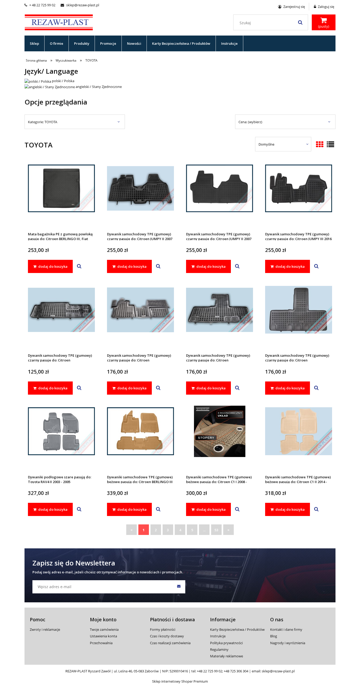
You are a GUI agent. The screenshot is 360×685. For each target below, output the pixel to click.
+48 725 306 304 (236, 671)
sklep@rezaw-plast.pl (80, 5)
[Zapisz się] (178, 586)
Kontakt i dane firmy (286, 629)
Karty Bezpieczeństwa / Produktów (237, 629)
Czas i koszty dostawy (167, 636)
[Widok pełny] (330, 144)
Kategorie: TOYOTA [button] (42, 122)
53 (216, 530)
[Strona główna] (59, 21)
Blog (273, 636)
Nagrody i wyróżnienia (287, 643)
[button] (79, 266)
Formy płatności (162, 629)
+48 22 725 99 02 (209, 671)
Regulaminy (219, 649)
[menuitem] (35, 43)
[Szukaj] (300, 22)
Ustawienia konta (103, 636)
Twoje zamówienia (104, 629)
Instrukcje (218, 636)
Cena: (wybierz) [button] (250, 122)
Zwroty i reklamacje (45, 629)
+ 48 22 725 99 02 (40, 5)
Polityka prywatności (226, 643)
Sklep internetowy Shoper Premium (180, 681)
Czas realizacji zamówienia (170, 643)
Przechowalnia (101, 643)
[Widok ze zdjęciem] (319, 144)
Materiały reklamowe (226, 656)
